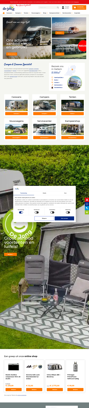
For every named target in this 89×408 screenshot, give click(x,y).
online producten (21, 395)
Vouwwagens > (16, 137)
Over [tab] (65, 193)
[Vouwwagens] (16, 129)
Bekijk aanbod (11, 54)
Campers (18, 13)
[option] (44, 247)
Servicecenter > (58, 85)
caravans (31, 68)
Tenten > (72, 113)
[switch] (37, 212)
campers (36, 68)
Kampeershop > (58, 87)
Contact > (57, 82)
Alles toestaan (64, 218)
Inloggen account (67, 7)
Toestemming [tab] (23, 193)
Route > (56, 80)
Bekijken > (60, 32)
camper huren (13, 76)
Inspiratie (77, 13)
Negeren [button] (76, 2)
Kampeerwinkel (54, 13)
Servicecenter (67, 13)
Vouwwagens (35, 13)
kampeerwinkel (33, 70)
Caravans (9, 13)
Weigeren (44, 218)
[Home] (4, 13)
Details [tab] (44, 193)
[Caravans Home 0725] (16, 105)
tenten (14, 70)
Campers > (44, 113)
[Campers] (44, 105)
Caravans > (16, 113)
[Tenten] (72, 105)
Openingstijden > (59, 77)
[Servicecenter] (44, 129)
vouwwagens (7, 70)
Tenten (26, 13)
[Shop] (72, 129)
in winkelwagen (81, 7)
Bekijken (13, 389)
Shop (44, 13)
